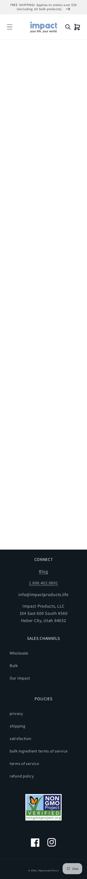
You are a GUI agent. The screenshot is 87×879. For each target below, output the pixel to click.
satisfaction (20, 738)
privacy (16, 713)
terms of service (24, 763)
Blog (43, 571)
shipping (17, 726)
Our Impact (20, 678)
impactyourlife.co (48, 870)
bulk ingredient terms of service (39, 751)
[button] (9, 26)
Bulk (14, 665)
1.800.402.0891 (43, 583)
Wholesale (19, 653)
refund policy (22, 776)
